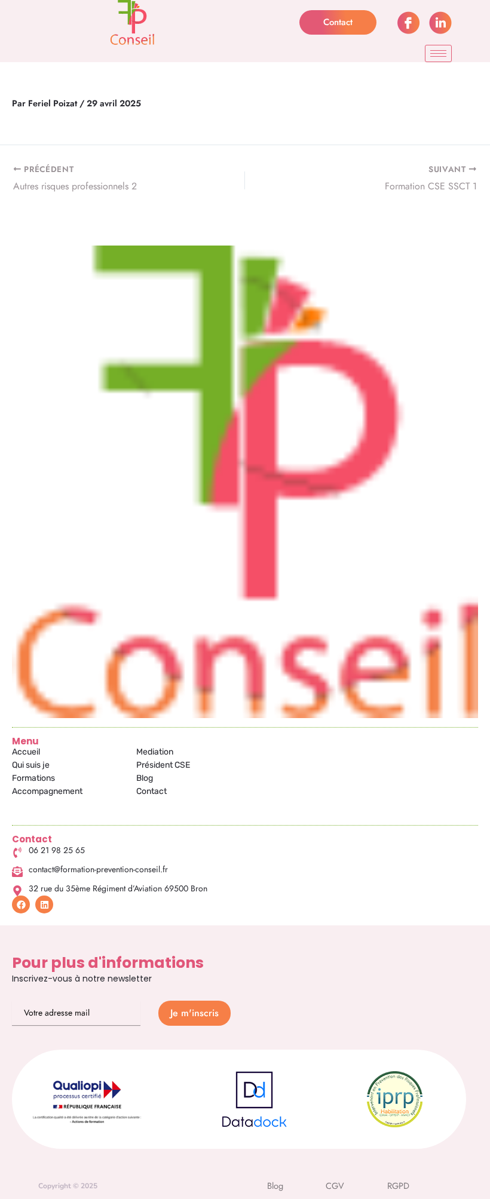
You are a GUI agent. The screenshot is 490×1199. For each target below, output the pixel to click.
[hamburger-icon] (438, 53)
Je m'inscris (194, 1013)
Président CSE (163, 765)
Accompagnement (47, 791)
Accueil (26, 752)
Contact (151, 791)
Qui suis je (31, 765)
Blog (144, 778)
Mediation (154, 752)
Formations (33, 778)
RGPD (398, 1185)
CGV (335, 1185)
